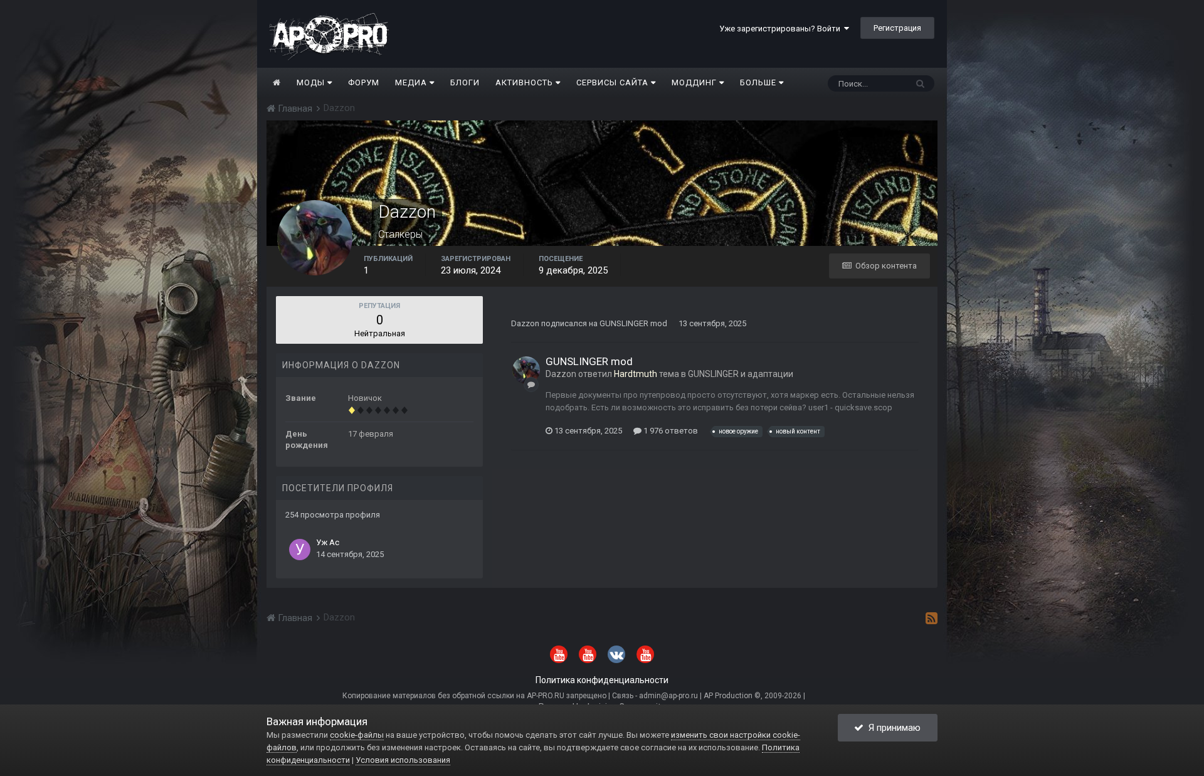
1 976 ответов (670, 430)
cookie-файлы (357, 735)
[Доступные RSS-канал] (931, 618)
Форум (363, 82)
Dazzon (525, 323)
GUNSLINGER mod (633, 323)
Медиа (412, 82)
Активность (525, 82)
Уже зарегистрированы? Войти (781, 28)
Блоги (465, 82)
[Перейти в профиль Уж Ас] (299, 549)
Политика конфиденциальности (602, 680)
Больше (758, 82)
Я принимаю (892, 727)
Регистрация (897, 28)
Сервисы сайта (613, 82)
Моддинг (695, 82)
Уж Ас (327, 542)
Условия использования (403, 760)
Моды (312, 82)
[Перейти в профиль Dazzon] (526, 370)
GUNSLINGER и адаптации (740, 374)
